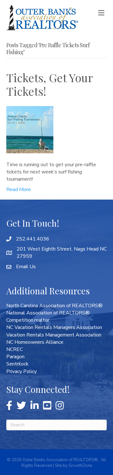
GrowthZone (80, 465)
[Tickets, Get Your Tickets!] (29, 129)
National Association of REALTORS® (48, 312)
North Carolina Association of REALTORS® (54, 305)
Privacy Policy (21, 371)
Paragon (15, 356)
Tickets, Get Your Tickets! (49, 84)
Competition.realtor (27, 320)
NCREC (14, 349)
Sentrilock (17, 363)
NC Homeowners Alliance (34, 342)
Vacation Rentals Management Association (53, 334)
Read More (18, 189)
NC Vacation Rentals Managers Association (54, 327)
